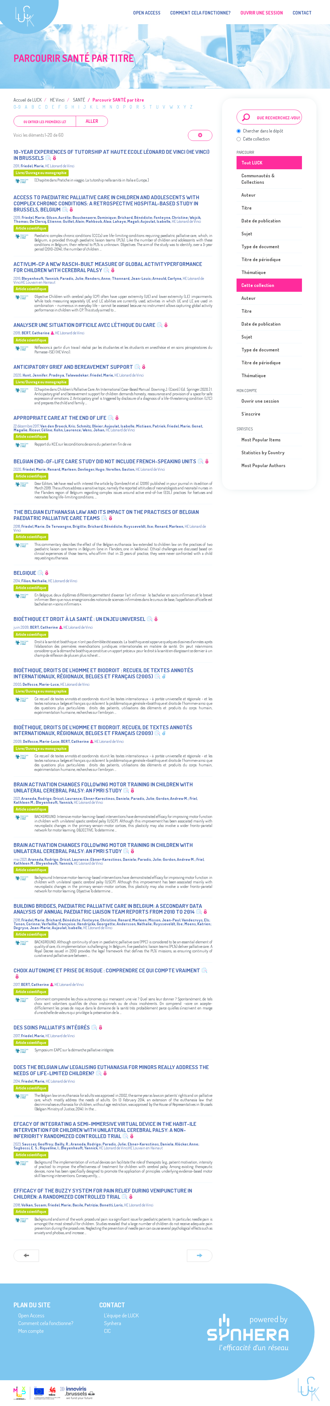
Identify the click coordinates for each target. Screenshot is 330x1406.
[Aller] (246, 117)
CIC (107, 1330)
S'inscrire (250, 414)
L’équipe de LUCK (121, 1315)
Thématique (253, 272)
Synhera (112, 1323)
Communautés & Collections (258, 179)
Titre (246, 208)
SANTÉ (79, 100)
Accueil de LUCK (28, 100)
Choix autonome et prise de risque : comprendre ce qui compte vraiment (107, 970)
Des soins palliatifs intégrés (52, 1027)
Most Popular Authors (263, 465)
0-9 (17, 107)
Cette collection (256, 139)
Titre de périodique (261, 259)
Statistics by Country (263, 452)
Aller (92, 121)
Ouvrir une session (260, 401)
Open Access (146, 12)
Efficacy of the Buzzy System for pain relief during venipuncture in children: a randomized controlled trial (103, 1193)
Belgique (25, 572)
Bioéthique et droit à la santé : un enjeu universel (79, 618)
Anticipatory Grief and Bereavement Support (73, 366)
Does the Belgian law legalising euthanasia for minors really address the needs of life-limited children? (111, 1070)
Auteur (248, 195)
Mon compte (31, 1330)
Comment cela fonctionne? (200, 12)
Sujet (246, 233)
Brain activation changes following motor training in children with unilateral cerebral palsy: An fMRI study (103, 787)
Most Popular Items (261, 439)
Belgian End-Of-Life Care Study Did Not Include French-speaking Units (105, 461)
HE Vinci (57, 100)
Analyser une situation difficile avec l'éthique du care (84, 324)
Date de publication (261, 220)
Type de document (260, 246)
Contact (302, 12)
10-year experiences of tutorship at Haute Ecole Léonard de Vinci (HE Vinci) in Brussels (111, 154)
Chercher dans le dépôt (263, 130)
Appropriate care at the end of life (60, 417)
